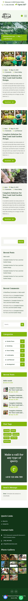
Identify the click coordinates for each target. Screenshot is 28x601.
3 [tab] (15, 63)
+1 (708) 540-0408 (9, 5)
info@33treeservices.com (10, 544)
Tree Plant (14, 438)
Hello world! (6, 256)
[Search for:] (14, 324)
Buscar (21, 242)
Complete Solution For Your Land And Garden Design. (12, 77)
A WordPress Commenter (10, 292)
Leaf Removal (18, 131)
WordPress (7, 441)
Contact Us (5, 524)
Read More (8, 102)
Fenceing (6, 430)
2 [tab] (14, 63)
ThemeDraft (6, 300)
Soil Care (6, 438)
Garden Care (7, 434)
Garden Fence (10, 341)
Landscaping (10, 355)
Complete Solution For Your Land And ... (16, 389)
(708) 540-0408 (7, 540)
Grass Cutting (18, 72)
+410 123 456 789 (14, 477)
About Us (5, 521)
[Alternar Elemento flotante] (5, 597)
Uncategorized (10, 364)
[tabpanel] (14, 59)
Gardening (9, 346)
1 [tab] (12, 63)
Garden (13, 430)
